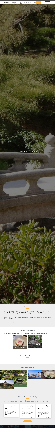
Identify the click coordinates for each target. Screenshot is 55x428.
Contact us (6, 322)
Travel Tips (21, 3)
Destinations (30, 2)
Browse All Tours (27, 421)
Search (47, 3)
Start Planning (38, 2)
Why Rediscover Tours (15, 3)
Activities (25, 2)
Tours (34, 2)
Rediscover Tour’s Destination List (10, 320)
